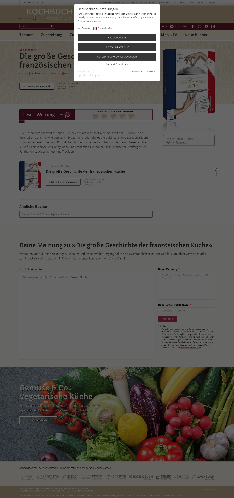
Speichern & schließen (117, 47)
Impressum (137, 71)
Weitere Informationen (117, 64)
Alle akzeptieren (117, 37)
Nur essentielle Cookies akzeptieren (117, 56)
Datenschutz (150, 71)
